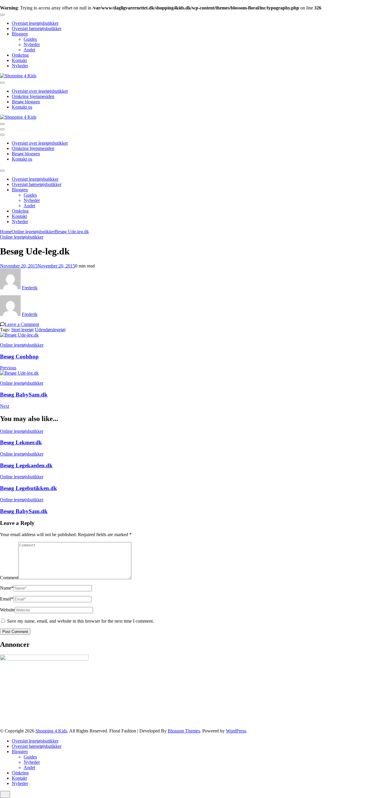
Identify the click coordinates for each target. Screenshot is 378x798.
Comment (9, 577)
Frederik (30, 287)
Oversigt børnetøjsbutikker (36, 28)
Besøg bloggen (26, 101)
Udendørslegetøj (50, 329)
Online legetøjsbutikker (21, 236)
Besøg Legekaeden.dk (26, 465)
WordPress (236, 730)
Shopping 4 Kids (51, 730)
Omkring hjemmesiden (33, 96)
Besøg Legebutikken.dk (28, 488)
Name (7, 587)
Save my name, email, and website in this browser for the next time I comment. (80, 621)
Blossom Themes (184, 730)
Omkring (20, 55)
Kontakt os (22, 107)
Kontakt (19, 60)
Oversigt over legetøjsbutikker (40, 91)
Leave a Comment (22, 324)
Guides (30, 39)
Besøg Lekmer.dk (21, 442)
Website (7, 609)
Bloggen (20, 33)
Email (6, 598)
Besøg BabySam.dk (24, 511)
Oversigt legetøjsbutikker (35, 23)
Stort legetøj (22, 329)
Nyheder (32, 44)
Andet (29, 49)
